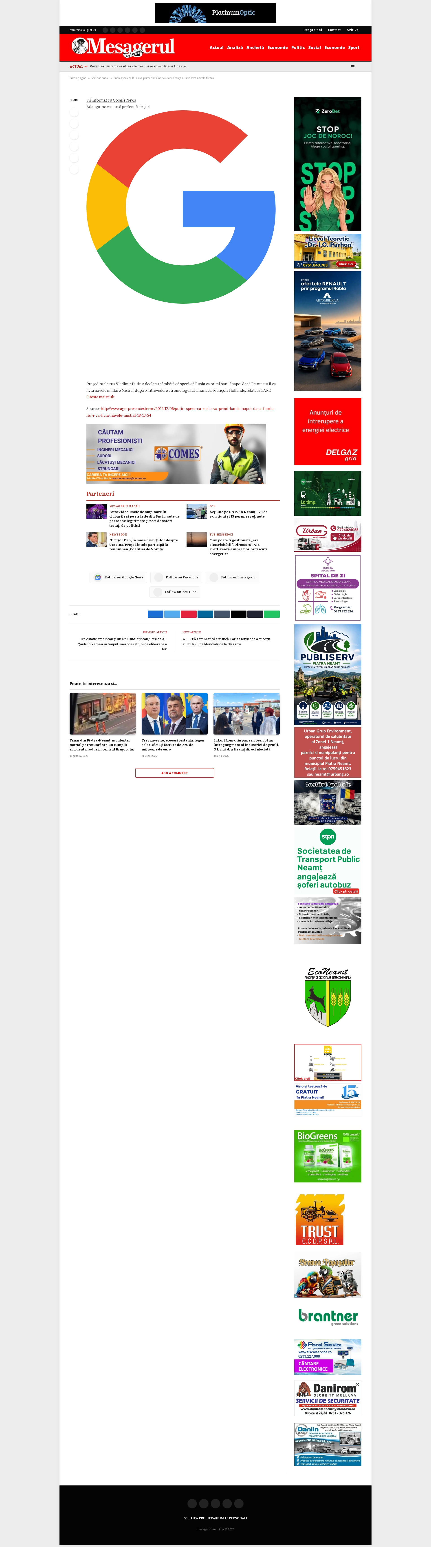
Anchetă (255, 47)
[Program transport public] (327, 515)
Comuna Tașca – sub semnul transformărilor (127, 66)
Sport (354, 47)
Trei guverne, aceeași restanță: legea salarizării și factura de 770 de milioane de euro (173, 745)
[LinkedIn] (74, 135)
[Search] (359, 66)
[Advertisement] (183, 347)
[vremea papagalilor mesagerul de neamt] (327, 1275)
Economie (278, 47)
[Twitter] (74, 123)
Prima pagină (78, 78)
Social (314, 47)
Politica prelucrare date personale (215, 1518)
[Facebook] (74, 112)
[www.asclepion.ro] (327, 620)
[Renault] (327, 390)
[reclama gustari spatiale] (327, 824)
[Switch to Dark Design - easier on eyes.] (346, 66)
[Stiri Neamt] (123, 47)
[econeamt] (327, 1041)
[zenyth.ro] (327, 1156)
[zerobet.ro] (327, 230)
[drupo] (327, 1080)
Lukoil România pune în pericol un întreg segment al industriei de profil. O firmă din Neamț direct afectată (246, 745)
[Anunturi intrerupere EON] (327, 431)
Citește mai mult (100, 397)
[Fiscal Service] (327, 1357)
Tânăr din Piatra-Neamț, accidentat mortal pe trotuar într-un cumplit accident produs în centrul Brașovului (102, 745)
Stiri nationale (100, 78)
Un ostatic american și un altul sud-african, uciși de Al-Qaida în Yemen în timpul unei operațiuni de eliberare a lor (122, 644)
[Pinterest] (74, 146)
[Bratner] (327, 1331)
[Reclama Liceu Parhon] (327, 268)
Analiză (235, 47)
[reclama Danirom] (327, 1415)
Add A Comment (174, 773)
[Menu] (352, 66)
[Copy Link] (74, 169)
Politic (298, 47)
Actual (217, 47)
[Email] (74, 157)
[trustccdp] (319, 1244)
